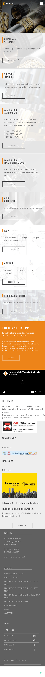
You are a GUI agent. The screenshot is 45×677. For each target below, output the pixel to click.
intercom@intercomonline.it (14, 557)
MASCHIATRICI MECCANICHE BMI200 (14, 161)
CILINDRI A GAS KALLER (15, 296)
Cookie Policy (21, 660)
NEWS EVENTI (9, 645)
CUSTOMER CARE (10, 640)
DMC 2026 (7, 460)
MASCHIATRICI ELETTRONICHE (10, 111)
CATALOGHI (8, 636)
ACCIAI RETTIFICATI (9, 199)
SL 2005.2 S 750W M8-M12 (13, 137)
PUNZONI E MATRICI (11, 578)
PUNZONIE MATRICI (8, 75)
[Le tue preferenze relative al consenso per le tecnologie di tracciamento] (41, 673)
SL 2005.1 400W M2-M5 (12, 131)
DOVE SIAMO (9, 649)
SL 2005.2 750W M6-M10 (13, 134)
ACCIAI (7, 230)
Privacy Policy (9, 660)
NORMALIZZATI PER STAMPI (10, 40)
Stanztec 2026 (9, 438)
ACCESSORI (9, 263)
